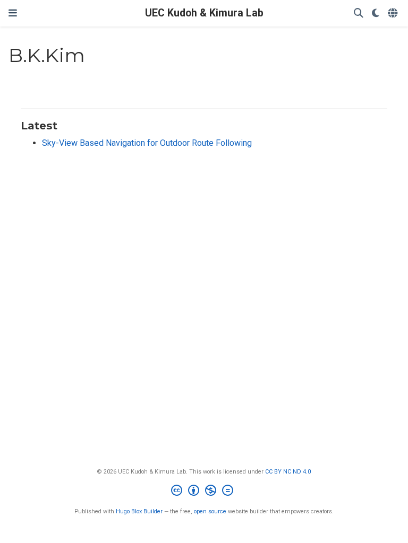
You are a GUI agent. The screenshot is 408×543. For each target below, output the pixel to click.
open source (210, 511)
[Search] (358, 13)
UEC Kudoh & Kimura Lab (204, 13)
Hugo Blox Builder (139, 511)
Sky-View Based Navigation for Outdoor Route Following (147, 143)
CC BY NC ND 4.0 (288, 471)
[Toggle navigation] (12, 13)
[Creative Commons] (204, 491)
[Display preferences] (375, 13)
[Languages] (394, 13)
